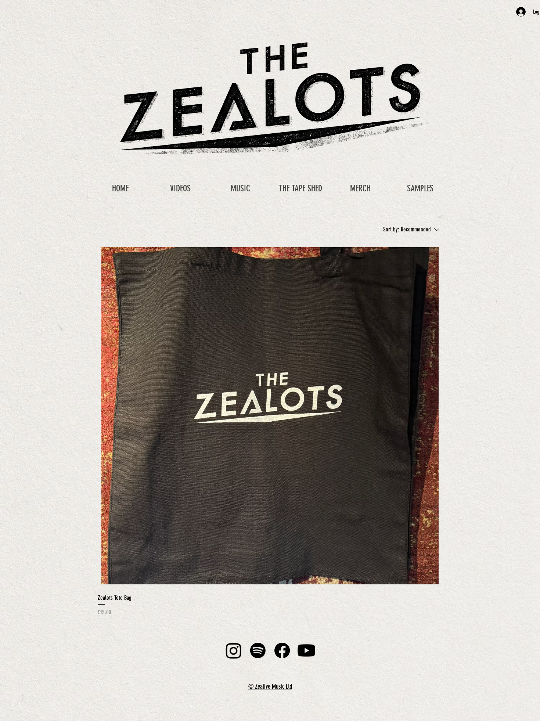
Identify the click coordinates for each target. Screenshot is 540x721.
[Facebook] (282, 650)
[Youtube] (306, 650)
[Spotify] (258, 650)
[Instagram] (233, 650)
